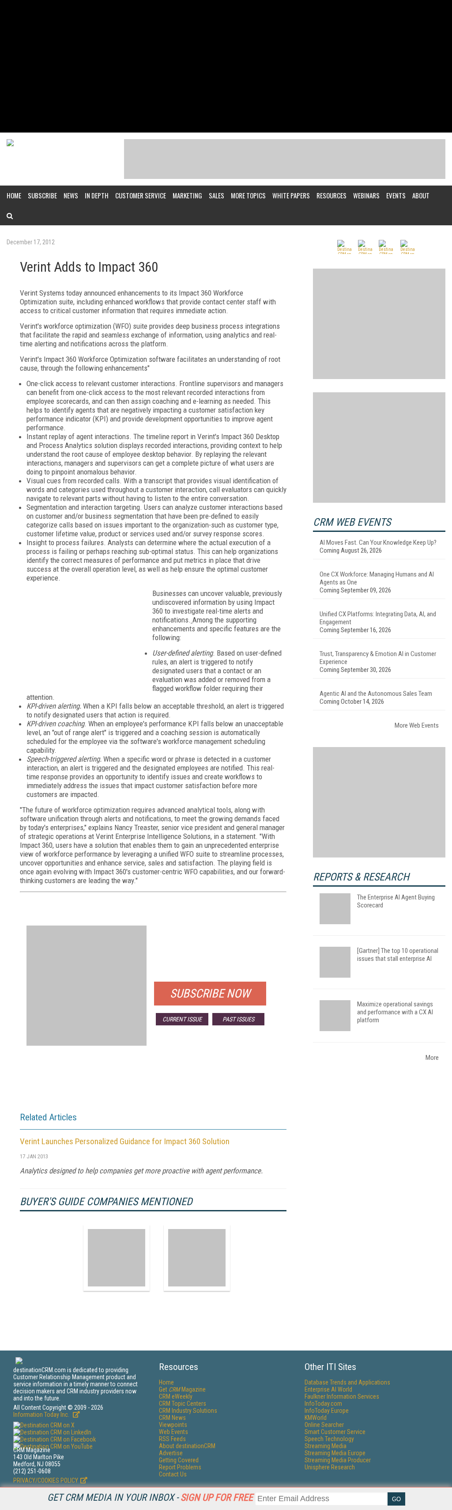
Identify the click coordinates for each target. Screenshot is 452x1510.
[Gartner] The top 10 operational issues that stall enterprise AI (397, 955)
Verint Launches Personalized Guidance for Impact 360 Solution (125, 1141)
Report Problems (180, 1467)
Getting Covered (179, 1460)
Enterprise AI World (328, 1389)
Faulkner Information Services (342, 1396)
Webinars (366, 195)
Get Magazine (182, 1389)
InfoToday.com (323, 1403)
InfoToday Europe (327, 1410)
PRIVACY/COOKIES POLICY (45, 1480)
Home (14, 195)
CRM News (172, 1417)
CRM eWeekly (175, 1396)
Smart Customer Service (335, 1431)
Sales (216, 195)
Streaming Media (326, 1445)
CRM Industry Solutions (188, 1410)
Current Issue (182, 1019)
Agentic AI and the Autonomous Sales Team (376, 694)
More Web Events (417, 725)
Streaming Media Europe (335, 1453)
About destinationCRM (187, 1445)
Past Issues (238, 1019)
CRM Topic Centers (182, 1403)
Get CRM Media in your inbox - (150, 1497)
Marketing (187, 195)
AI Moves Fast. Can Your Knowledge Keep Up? (378, 542)
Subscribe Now (210, 993)
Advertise (171, 1453)
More (432, 1058)
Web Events (173, 1431)
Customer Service (140, 195)
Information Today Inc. (42, 1414)
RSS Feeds (172, 1438)
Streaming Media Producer (338, 1460)
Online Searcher (324, 1424)
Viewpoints (173, 1424)
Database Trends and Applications (347, 1382)
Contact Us (173, 1474)
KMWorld (316, 1417)
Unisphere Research (330, 1467)
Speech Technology (329, 1438)
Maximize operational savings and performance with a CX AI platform (395, 1012)
